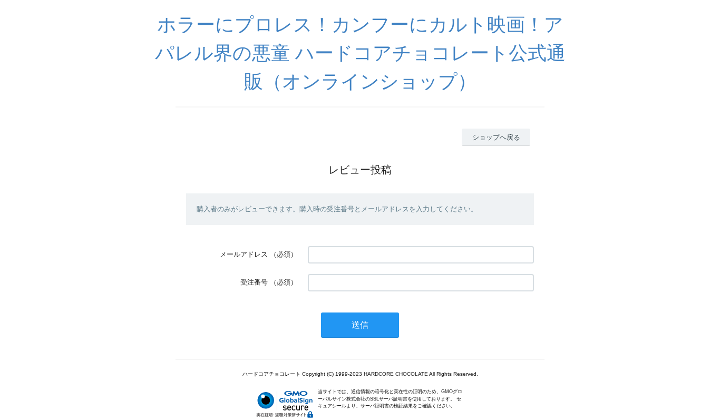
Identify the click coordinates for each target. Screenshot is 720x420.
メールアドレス (244, 254)
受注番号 (254, 282)
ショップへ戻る (496, 137)
